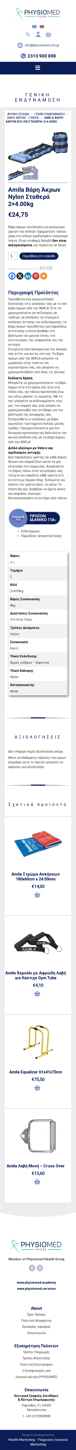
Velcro (14, 634)
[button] (38, 896)
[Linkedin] (27, 276)
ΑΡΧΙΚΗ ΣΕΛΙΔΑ (18, 114)
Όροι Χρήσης (36, 1314)
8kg (12, 605)
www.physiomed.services (36, 1289)
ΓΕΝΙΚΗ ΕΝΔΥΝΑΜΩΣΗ (49, 114)
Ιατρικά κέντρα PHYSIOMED (36, 1377)
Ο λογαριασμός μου (36, 1371)
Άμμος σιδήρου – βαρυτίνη (29, 663)
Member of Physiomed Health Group (36, 1259)
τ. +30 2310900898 (36, 1416)
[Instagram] (40, 1268)
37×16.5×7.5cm (21, 620)
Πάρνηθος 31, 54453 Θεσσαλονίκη (36, 1407)
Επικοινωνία (36, 1333)
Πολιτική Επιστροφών (36, 1364)
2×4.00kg (16, 591)
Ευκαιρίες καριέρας (36, 1327)
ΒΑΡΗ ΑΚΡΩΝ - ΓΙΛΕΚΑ (23, 118)
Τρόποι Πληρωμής (36, 1352)
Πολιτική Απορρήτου (36, 1321)
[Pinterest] (35, 276)
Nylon (14, 677)
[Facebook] (12, 276)
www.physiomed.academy (36, 1282)
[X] (20, 276)
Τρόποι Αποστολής (36, 1358)
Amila (14, 691)
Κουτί (14, 648)
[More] (43, 276)
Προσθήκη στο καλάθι (39, 256)
